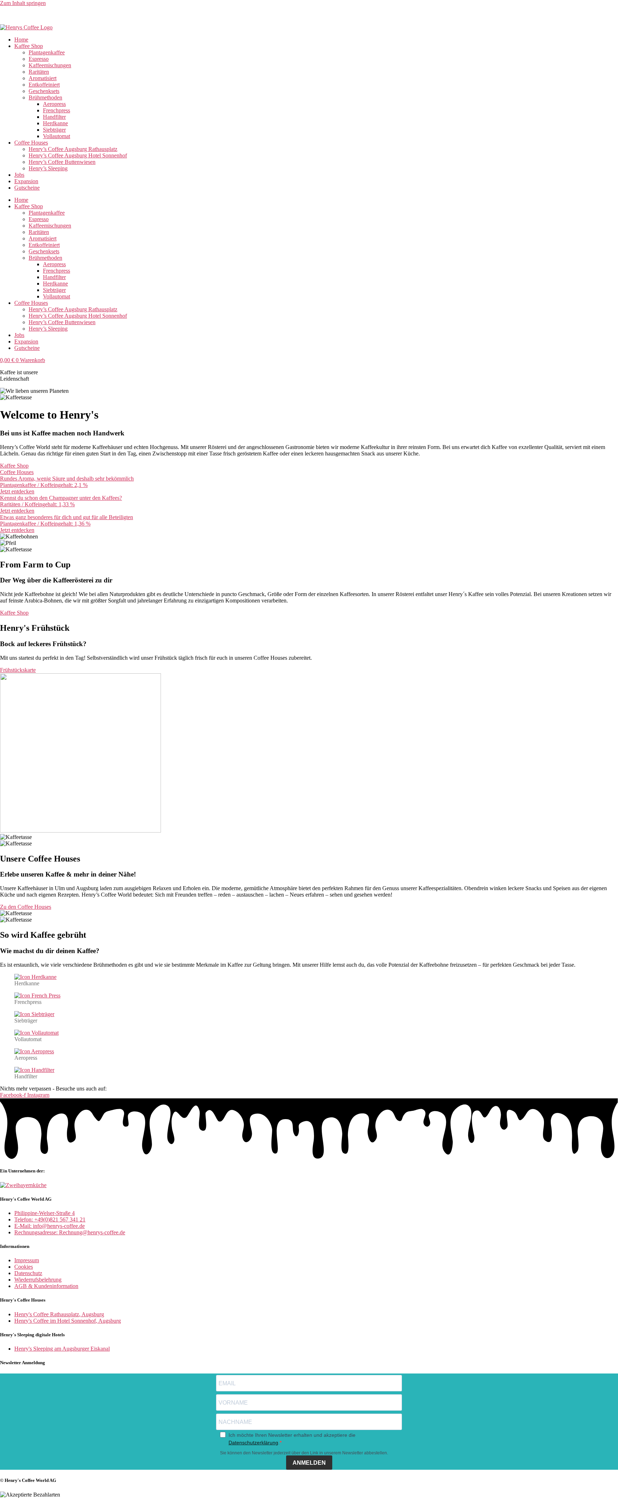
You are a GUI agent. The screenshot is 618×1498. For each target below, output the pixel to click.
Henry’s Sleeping (48, 168)
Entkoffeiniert (44, 85)
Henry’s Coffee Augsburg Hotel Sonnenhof (78, 155)
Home (21, 39)
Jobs (19, 175)
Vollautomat (56, 136)
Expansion (26, 181)
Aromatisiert (43, 78)
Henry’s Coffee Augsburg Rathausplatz (73, 149)
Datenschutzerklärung (253, 1442)
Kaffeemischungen (50, 65)
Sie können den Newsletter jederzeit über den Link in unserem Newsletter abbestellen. (304, 1452)
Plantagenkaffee (47, 52)
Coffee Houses (31, 143)
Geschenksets (44, 91)
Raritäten (39, 72)
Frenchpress (56, 110)
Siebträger (54, 130)
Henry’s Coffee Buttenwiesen (62, 162)
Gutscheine (27, 188)
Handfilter (54, 117)
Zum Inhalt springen (23, 3)
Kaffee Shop (28, 46)
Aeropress (54, 104)
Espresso (39, 59)
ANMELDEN (309, 1463)
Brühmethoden (45, 97)
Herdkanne (55, 123)
